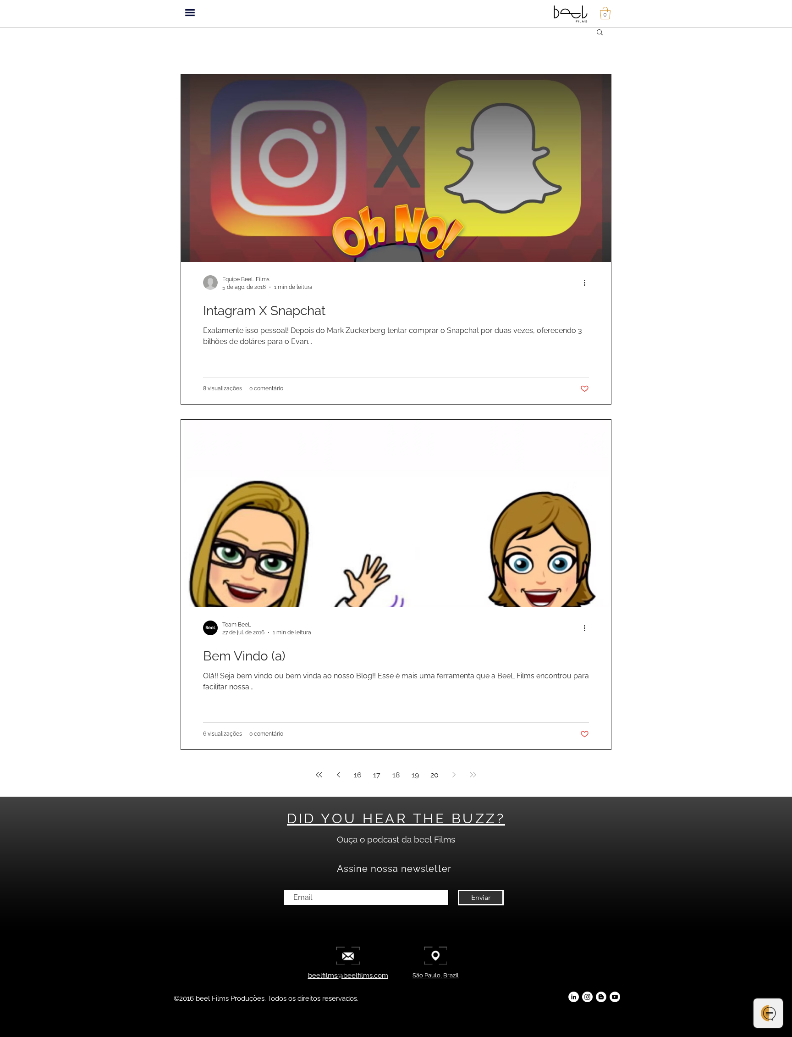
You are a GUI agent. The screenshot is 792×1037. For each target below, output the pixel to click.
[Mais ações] (587, 282)
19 (415, 775)
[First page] (319, 774)
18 (396, 775)
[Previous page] (338, 774)
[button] (190, 13)
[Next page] (454, 774)
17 (376, 775)
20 (434, 775)
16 (358, 775)
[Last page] (473, 774)
